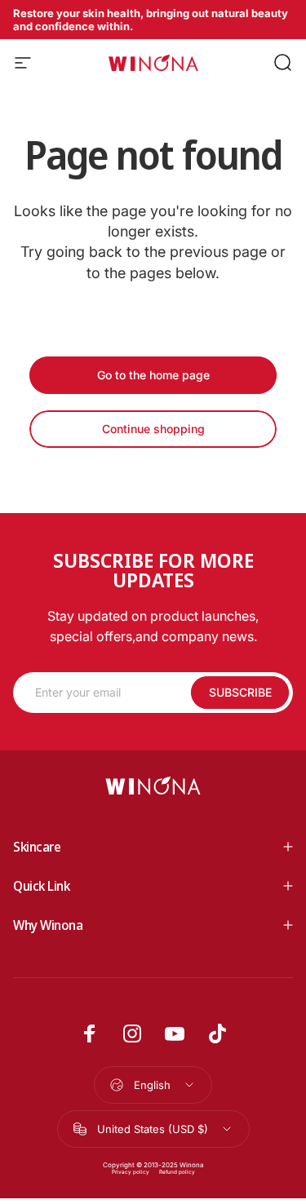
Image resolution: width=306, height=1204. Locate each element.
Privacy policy (130, 1172)
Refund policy (177, 1172)
